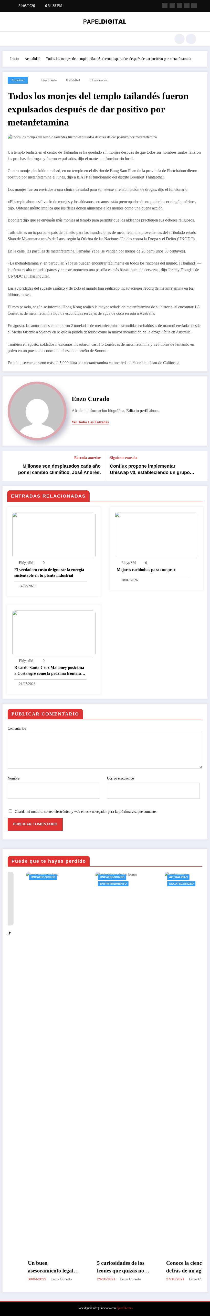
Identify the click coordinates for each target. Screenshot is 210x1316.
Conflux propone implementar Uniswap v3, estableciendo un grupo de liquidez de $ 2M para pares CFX (150, 470)
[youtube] (194, 5)
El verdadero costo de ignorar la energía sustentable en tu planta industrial (49, 572)
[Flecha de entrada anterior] (9, 465)
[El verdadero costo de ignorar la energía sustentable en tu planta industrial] (54, 535)
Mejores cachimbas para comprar (146, 569)
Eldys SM (26, 563)
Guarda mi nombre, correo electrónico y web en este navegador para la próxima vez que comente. (86, 812)
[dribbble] (179, 5)
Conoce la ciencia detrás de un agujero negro (171, 1267)
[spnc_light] (191, 39)
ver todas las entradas (90, 422)
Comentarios (17, 728)
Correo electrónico (120, 778)
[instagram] (187, 5)
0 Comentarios (98, 80)
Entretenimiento (94, 883)
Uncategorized (24, 877)
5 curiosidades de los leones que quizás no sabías (102, 1267)
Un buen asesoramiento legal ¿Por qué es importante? (32, 1267)
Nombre (13, 778)
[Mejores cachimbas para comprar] (156, 535)
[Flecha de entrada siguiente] (200, 465)
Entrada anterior (87, 458)
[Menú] (17, 39)
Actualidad (17, 80)
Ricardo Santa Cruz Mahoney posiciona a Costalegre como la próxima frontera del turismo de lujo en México (49, 670)
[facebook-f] (164, 5)
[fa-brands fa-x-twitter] (172, 5)
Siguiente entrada (123, 458)
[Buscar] (179, 39)
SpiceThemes (125, 1308)
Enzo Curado (49, 80)
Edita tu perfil (137, 410)
